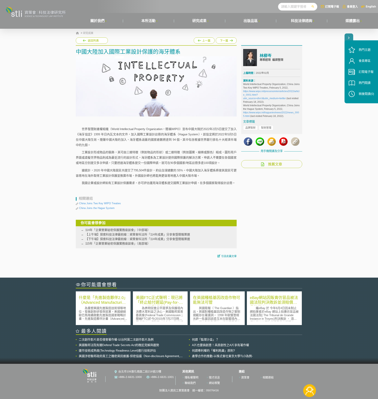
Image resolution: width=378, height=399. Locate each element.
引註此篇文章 (229, 256)
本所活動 (148, 21)
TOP (310, 377)
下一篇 (226, 39)
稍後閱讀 (366, 93)
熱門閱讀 (365, 82)
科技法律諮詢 (301, 21)
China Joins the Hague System (97, 208)
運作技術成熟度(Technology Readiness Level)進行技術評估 (117, 350)
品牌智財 (250, 127)
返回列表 (93, 40)
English (371, 6)
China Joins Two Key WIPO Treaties (100, 203)
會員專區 (365, 60)
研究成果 (199, 21)
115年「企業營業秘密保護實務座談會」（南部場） (117, 243)
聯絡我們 (190, 382)
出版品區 (251, 21)
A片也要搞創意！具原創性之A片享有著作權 (220, 345)
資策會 (245, 377)
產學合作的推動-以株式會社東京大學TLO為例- (222, 356)
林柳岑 (265, 56)
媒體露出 (353, 21)
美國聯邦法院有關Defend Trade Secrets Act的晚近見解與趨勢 (119, 345)
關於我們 (97, 21)
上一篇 (204, 39)
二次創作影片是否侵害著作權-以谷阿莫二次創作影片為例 (116, 339)
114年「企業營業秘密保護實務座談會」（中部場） (117, 230)
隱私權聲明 (191, 377)
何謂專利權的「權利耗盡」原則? (213, 350)
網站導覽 (214, 382)
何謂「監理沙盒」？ (205, 339)
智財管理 (266, 127)
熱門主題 (365, 49)
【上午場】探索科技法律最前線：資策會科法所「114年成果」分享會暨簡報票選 (137, 234)
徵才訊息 (214, 377)
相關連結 (268, 377)
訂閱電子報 (332, 6)
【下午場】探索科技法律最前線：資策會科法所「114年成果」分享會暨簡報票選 (137, 239)
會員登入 (352, 6)
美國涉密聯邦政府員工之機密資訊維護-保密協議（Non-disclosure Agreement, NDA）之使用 (129, 356)
